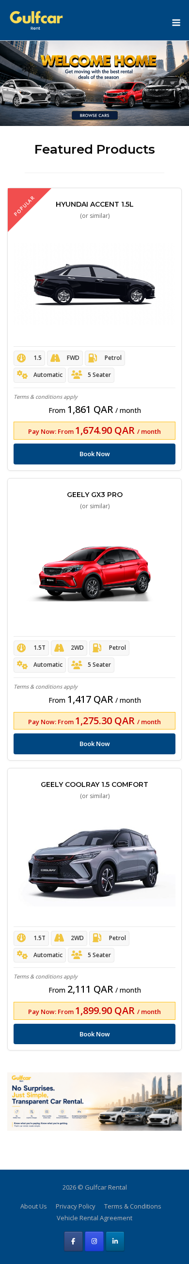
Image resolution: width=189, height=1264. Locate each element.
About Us (33, 1206)
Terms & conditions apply (46, 396)
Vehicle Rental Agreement (94, 1217)
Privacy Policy (75, 1206)
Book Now (94, 453)
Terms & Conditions (132, 1206)
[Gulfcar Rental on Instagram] (94, 1241)
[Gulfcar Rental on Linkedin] (115, 1241)
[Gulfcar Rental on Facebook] (73, 1241)
